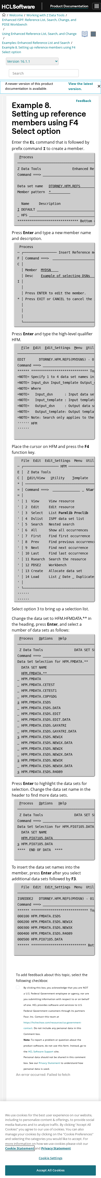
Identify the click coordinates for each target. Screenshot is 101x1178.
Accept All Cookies (50, 1170)
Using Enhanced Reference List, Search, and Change (39, 34)
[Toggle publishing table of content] (93, 34)
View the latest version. (80, 86)
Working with (45, 15)
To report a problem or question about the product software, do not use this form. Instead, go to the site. (55, 1045)
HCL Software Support (40, 1051)
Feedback (83, 101)
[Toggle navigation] (96, 6)
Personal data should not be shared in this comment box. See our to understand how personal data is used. (55, 1062)
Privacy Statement (49, 1063)
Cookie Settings (50, 1158)
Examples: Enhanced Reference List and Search (36, 43)
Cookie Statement (19, 1148)
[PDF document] (85, 34)
